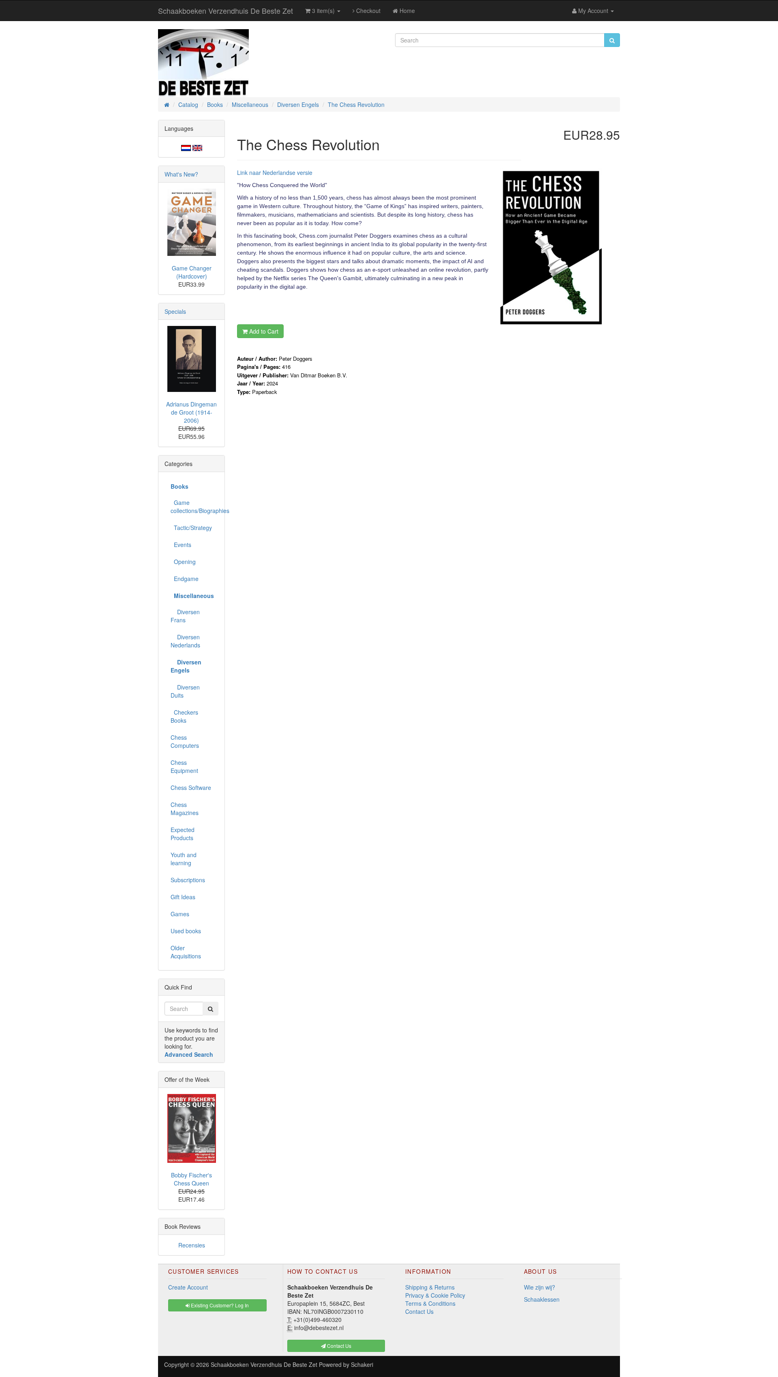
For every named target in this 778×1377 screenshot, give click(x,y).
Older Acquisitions (186, 952)
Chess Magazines (185, 808)
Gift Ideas (183, 897)
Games (180, 914)
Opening (183, 562)
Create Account (188, 1287)
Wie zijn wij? (539, 1287)
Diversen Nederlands (185, 641)
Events (181, 545)
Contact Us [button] (338, 1345)
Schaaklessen (542, 1299)
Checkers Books (184, 716)
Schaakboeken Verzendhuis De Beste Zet (225, 10)
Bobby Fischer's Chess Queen (191, 1179)
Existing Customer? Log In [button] (219, 1305)
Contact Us (419, 1311)
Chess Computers (185, 741)
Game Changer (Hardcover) (192, 272)
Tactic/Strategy (191, 528)
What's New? (181, 174)
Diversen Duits (185, 691)
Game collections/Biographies (194, 506)
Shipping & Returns (430, 1287)
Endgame (185, 579)
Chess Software (191, 787)
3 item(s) (323, 10)
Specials (175, 311)
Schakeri (362, 1364)
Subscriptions (188, 880)
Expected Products (182, 834)
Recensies (191, 1245)
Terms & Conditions (430, 1303)
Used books (186, 931)
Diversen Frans (185, 616)
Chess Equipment (184, 766)
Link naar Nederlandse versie (274, 172)
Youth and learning (184, 859)
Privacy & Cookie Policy (435, 1295)
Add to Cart (263, 331)
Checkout (367, 10)
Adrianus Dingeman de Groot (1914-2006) (191, 412)
